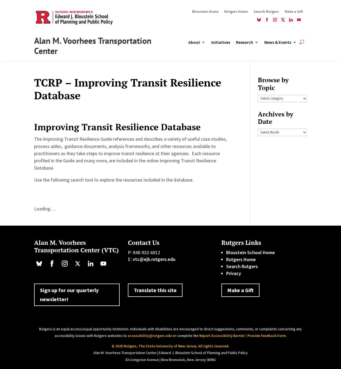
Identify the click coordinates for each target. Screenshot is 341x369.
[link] (259, 20)
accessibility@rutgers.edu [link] (150, 335)
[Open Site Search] (301, 42)
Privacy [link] (233, 273)
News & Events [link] (277, 42)
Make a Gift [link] (294, 12)
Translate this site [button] (155, 290)
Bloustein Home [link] (205, 12)
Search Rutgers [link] (266, 12)
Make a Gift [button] (240, 290)
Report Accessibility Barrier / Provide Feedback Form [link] (242, 335)
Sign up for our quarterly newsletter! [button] (69, 295)
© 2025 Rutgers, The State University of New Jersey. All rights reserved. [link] (170, 346)
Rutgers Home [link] (236, 12)
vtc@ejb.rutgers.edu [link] (154, 259)
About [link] (194, 42)
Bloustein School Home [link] (250, 252)
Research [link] (244, 42)
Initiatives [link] (220, 42)
